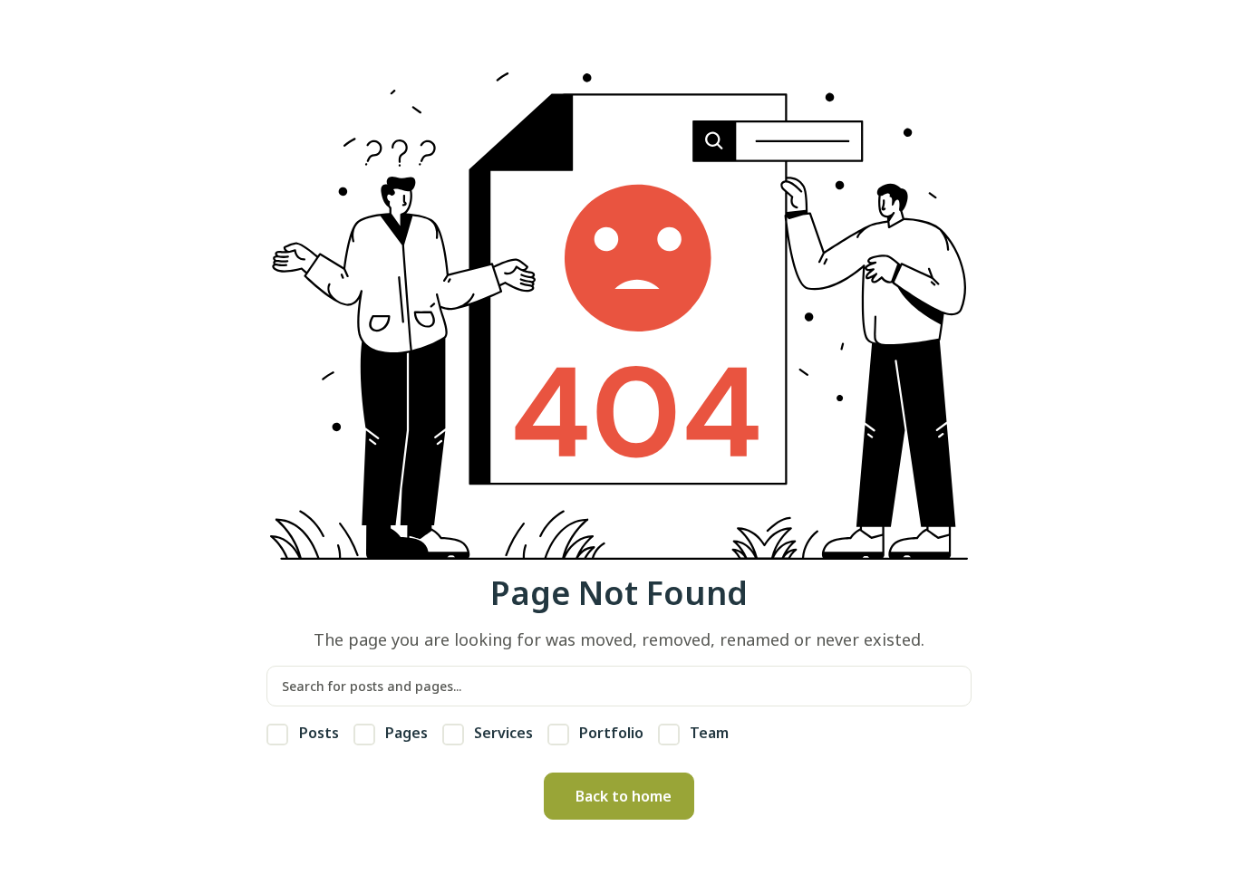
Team (707, 733)
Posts (316, 733)
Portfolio (609, 733)
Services (501, 733)
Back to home (623, 796)
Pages (405, 733)
